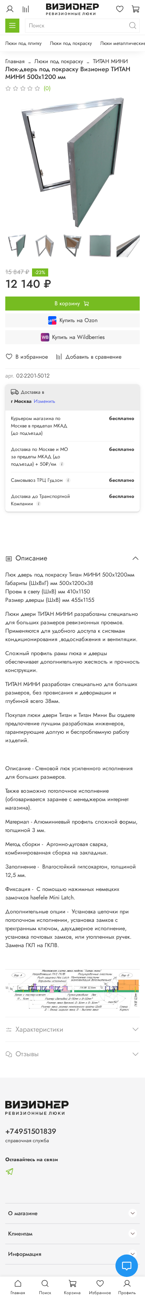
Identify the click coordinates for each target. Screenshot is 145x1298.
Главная (15, 61)
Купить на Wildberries (78, 337)
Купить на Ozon (78, 320)
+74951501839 (30, 1131)
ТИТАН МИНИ (110, 61)
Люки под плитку (23, 43)
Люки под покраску (71, 43)
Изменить (44, 401)
